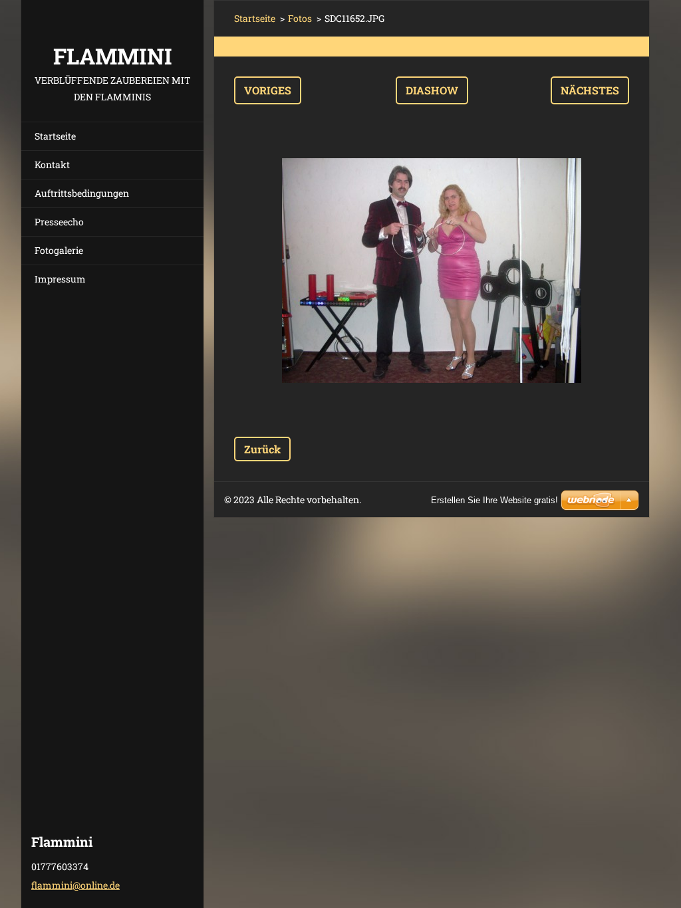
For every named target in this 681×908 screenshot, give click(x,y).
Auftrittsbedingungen (82, 193)
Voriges (267, 90)
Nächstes (590, 90)
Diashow (432, 90)
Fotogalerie (59, 250)
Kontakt (52, 164)
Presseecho (59, 221)
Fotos (300, 18)
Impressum (60, 279)
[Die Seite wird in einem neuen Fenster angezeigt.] (431, 270)
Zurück (262, 449)
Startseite (55, 136)
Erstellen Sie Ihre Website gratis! (494, 500)
